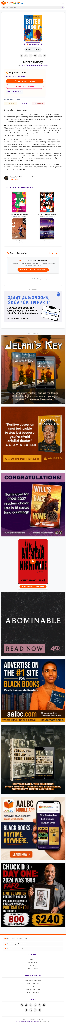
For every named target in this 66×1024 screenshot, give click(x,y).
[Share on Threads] (30, 55)
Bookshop (40, 103)
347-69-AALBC (34, 993)
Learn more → (15, 179)
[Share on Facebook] (21, 55)
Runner (46, 241)
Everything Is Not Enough (19, 214)
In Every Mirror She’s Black (47, 214)
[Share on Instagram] (26, 55)
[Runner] (47, 229)
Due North (19, 241)
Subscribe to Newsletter (33, 980)
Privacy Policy (33, 963)
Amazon (11, 103)
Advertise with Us (33, 983)
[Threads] (39, 1005)
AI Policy (33, 966)
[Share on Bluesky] (35, 55)
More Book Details (15, 91)
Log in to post (54, 253)
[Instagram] (22, 1005)
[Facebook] (30, 1005)
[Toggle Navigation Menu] (63, 3)
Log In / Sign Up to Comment (34, 270)
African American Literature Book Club (27, 1021)
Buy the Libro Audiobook (17, 76)
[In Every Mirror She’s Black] (47, 202)
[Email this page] (44, 55)
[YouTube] (26, 1005)
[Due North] (19, 229)
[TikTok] (26, 1010)
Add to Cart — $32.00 (25, 81)
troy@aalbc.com (34, 989)
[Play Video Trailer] (33, 561)
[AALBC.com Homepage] (12, 3)
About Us (33, 959)
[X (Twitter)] (35, 1005)
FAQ (33, 986)
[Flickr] (39, 1010)
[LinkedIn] (30, 1010)
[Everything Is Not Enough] (19, 202)
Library (26, 103)
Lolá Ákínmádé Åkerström (34, 65)
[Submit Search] (62, 7)
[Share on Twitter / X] (40, 55)
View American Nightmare (34, 586)
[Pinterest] (35, 1010)
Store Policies (33, 969)
